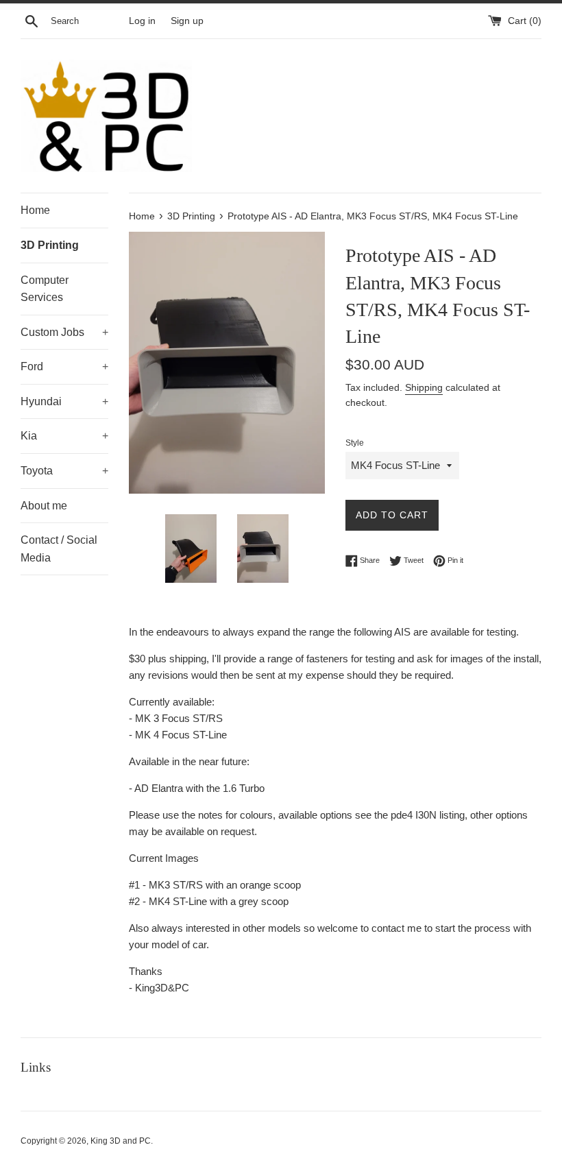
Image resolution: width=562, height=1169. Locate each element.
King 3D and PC (120, 1141)
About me (44, 505)
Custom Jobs (64, 332)
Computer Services (45, 289)
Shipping (424, 387)
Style (354, 443)
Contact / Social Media (59, 549)
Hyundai (64, 401)
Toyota (64, 471)
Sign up (187, 21)
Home (35, 210)
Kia (64, 436)
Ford (64, 366)
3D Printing (50, 245)
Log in (142, 21)
